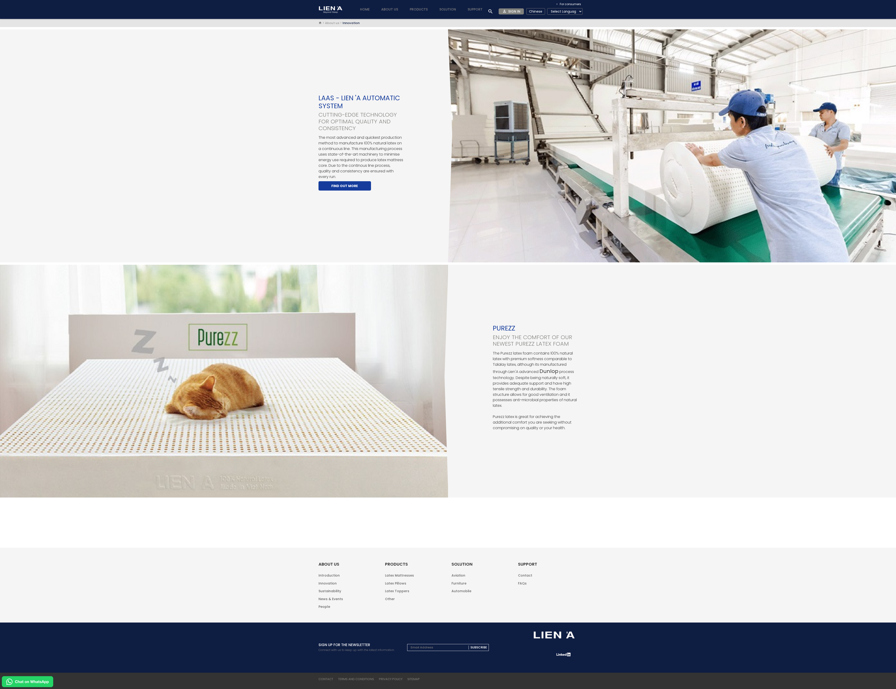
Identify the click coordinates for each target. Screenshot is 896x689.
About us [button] (389, 9)
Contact (525, 575)
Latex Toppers (397, 591)
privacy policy (390, 679)
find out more (344, 186)
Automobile (461, 591)
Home (365, 9)
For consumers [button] (570, 4)
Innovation (327, 583)
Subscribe (478, 648)
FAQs (522, 583)
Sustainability (329, 591)
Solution (447, 9)
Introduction (329, 575)
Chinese (535, 11)
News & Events (330, 599)
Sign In (514, 11)
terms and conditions (356, 679)
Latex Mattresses (399, 575)
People (324, 606)
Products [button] (419, 9)
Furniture (459, 583)
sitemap (413, 679)
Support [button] (475, 9)
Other (390, 599)
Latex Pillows (395, 583)
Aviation (458, 575)
